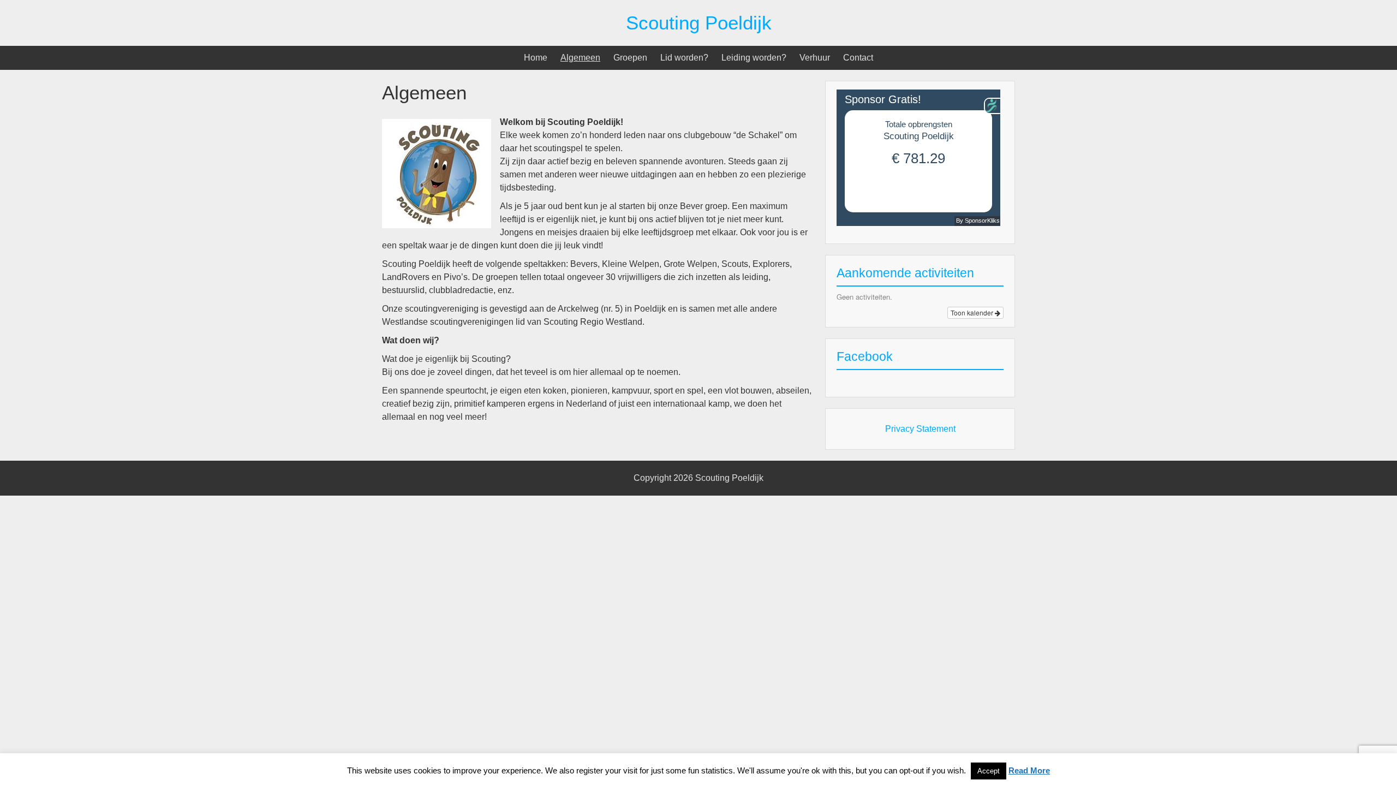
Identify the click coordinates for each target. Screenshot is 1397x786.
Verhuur (814, 57)
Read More (1029, 770)
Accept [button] (988, 771)
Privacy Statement (920, 428)
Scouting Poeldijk (699, 22)
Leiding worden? (753, 57)
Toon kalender (973, 312)
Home (535, 57)
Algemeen (580, 57)
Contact (858, 57)
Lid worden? (684, 57)
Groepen (630, 57)
